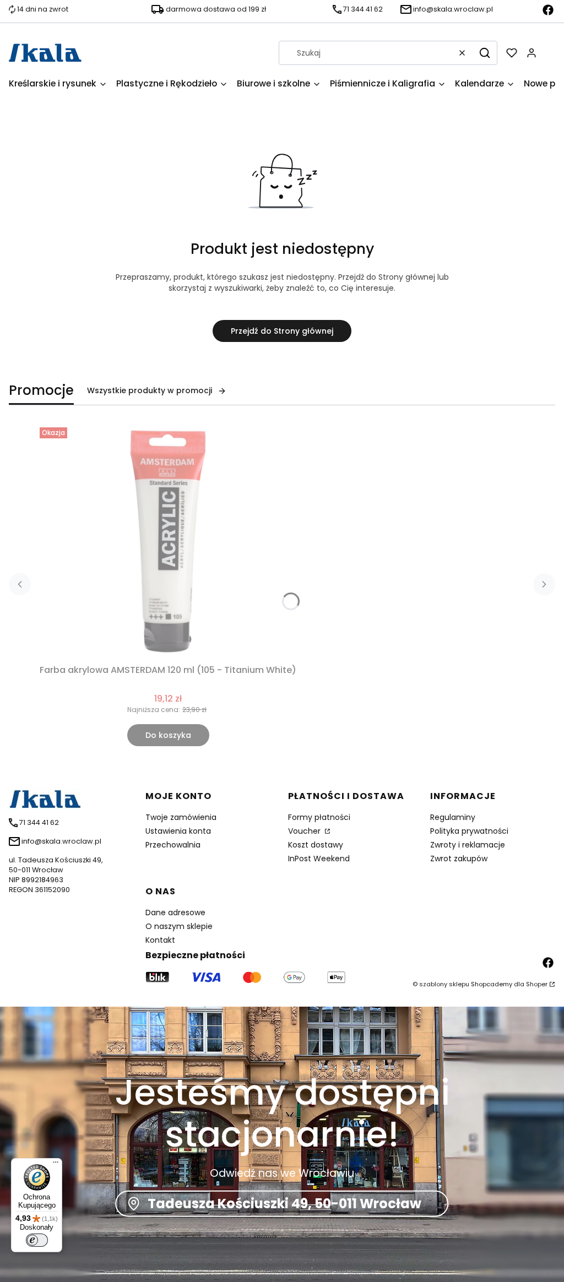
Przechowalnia (172, 844)
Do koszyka (168, 735)
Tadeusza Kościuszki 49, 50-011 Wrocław (284, 1203)
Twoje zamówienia (180, 817)
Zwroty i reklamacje (467, 844)
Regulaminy (452, 817)
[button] (485, 53)
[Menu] (55, 1164)
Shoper (536, 984)
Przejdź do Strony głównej (282, 330)
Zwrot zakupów (458, 858)
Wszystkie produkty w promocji (149, 390)
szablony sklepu (444, 984)
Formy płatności (319, 817)
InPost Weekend (319, 858)
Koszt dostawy (315, 844)
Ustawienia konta (178, 830)
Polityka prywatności (469, 830)
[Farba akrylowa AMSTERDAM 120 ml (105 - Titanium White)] (168, 541)
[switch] (37, 1240)
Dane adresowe (175, 912)
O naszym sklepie (179, 926)
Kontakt (160, 940)
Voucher (305, 830)
